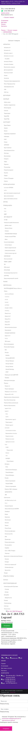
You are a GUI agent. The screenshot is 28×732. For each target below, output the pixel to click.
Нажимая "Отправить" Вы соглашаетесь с (14, 718)
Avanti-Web (12, 692)
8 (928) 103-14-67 (10, 681)
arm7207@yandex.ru (11, 683)
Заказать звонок (5, 13)
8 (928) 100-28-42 (10, 679)
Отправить (6, 728)
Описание (4, 628)
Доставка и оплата (6, 668)
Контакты (4, 670)
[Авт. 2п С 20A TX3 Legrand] (14, 611)
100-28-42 (10, 8)
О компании (4, 666)
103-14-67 (9, 11)
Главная (3, 663)
